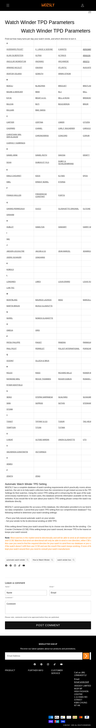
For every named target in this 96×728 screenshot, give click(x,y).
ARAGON (86, 55)
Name (7, 587)
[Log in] (82, 5)
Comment (9, 597)
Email (52, 587)
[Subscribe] (86, 656)
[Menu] (8, 5)
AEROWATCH (88, 49)
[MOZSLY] (48, 5)
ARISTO (86, 61)
